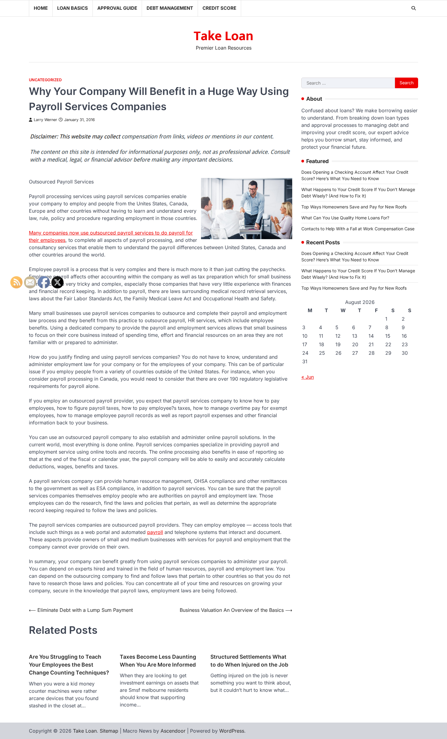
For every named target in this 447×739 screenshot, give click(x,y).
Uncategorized (45, 80)
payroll (155, 532)
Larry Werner (45, 119)
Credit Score (219, 8)
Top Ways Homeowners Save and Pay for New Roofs (354, 206)
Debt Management (170, 8)
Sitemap (109, 731)
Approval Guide (117, 8)
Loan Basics (72, 8)
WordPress (231, 731)
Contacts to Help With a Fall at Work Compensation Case (357, 228)
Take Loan (223, 36)
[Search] (413, 8)
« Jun (307, 377)
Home (41, 8)
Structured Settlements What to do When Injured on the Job (249, 661)
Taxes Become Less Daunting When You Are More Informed (158, 661)
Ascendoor (173, 731)
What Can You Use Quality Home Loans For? (345, 217)
